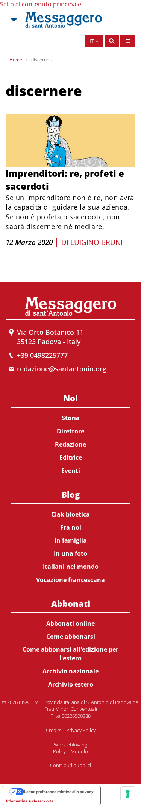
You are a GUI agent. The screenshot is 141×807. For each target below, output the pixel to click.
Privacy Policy (81, 730)
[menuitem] (70, 433)
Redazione (70, 444)
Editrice (70, 457)
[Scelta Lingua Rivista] (127, 41)
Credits (53, 730)
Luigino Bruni (96, 242)
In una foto (70, 553)
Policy (59, 751)
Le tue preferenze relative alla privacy (59, 791)
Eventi (70, 471)
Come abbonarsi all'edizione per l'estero (70, 653)
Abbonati (70, 603)
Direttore (70, 431)
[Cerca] (112, 41)
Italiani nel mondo (71, 566)
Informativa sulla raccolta (29, 801)
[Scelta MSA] (13, 20)
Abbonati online (70, 623)
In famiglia (71, 540)
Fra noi (70, 527)
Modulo (79, 751)
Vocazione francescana (70, 580)
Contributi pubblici (70, 765)
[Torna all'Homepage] (63, 20)
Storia (71, 418)
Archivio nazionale (70, 671)
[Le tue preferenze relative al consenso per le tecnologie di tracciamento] (128, 794)
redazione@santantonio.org (61, 368)
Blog (70, 494)
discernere (42, 59)
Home (15, 59)
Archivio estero (70, 684)
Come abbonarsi (70, 636)
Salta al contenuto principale (40, 4)
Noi (70, 398)
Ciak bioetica (70, 514)
